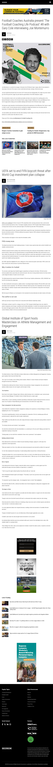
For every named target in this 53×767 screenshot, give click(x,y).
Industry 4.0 (4, 706)
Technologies (4, 704)
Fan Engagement (5, 708)
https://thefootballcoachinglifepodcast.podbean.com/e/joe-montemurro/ (17, 122)
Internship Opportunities (31, 699)
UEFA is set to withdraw (7, 223)
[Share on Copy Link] (12, 39)
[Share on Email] (10, 39)
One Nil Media (35, 764)
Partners (29, 694)
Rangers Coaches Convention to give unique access (12, 132)
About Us (29, 692)
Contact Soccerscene (31, 701)
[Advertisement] (18, 161)
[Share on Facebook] (3, 39)
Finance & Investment (6, 711)
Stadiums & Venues (5, 715)
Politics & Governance (6, 699)
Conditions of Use (30, 706)
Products (3, 701)
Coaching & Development (6, 692)
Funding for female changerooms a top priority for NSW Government (38, 132)
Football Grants (4, 713)
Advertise (29, 697)
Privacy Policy (30, 704)
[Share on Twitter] (5, 39)
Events (3, 697)
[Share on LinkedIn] (7, 39)
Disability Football (5, 694)
